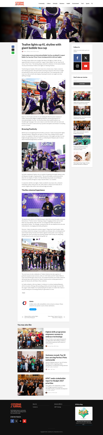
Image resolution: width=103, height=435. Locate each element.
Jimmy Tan (50, 392)
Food (23, 292)
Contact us (35, 407)
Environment (75, 3)
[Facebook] (77, 58)
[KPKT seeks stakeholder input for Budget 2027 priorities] (30, 385)
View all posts (32, 309)
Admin (25, 51)
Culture (49, 3)
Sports (87, 3)
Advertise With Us (58, 404)
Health (68, 3)
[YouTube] (86, 66)
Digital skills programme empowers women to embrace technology (56, 334)
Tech (82, 3)
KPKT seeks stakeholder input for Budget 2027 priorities (56, 380)
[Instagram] (77, 66)
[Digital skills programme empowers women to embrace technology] (30, 338)
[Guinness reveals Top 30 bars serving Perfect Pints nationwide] (30, 361)
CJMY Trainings (57, 407)
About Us (35, 404)
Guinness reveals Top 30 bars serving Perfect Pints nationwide (56, 357)
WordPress (61, 431)
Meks (53, 431)
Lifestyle (55, 3)
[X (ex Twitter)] (86, 58)
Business (62, 3)
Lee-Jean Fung (50, 346)
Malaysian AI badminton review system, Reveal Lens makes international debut (81, 148)
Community (41, 3)
